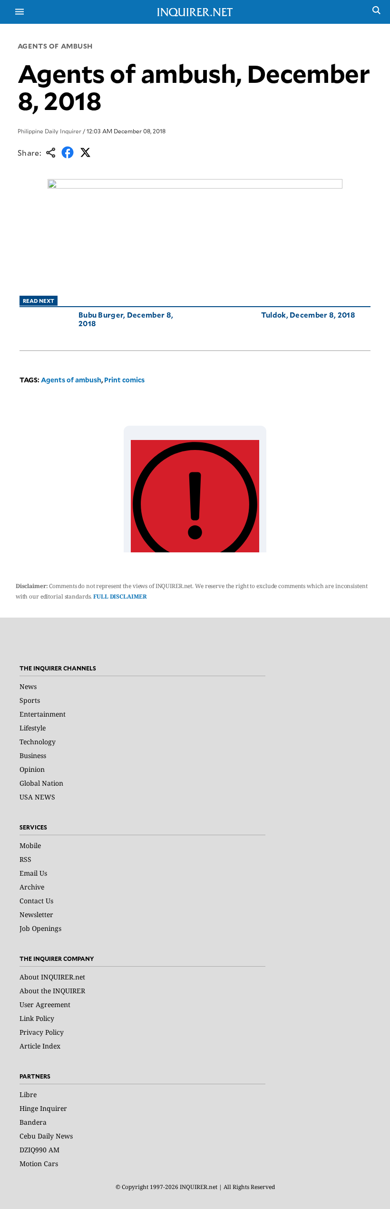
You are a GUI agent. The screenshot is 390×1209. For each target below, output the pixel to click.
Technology (38, 741)
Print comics (124, 379)
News (28, 686)
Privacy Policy (42, 1032)
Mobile (30, 845)
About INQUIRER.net (52, 976)
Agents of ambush (55, 45)
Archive (32, 886)
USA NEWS (37, 796)
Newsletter (36, 914)
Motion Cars (39, 1163)
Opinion (32, 769)
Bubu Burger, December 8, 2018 (125, 319)
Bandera (33, 1122)
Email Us (33, 873)
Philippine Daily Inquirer (49, 131)
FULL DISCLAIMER (119, 596)
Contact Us (36, 900)
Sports (30, 700)
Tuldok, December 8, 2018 (308, 315)
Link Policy (37, 1018)
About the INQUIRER (52, 990)
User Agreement (45, 1004)
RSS (25, 859)
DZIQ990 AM (39, 1149)
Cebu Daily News (46, 1135)
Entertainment (43, 714)
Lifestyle (33, 727)
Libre (28, 1094)
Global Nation (41, 783)
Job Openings (40, 928)
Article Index (40, 1045)
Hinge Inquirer (43, 1108)
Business (33, 755)
